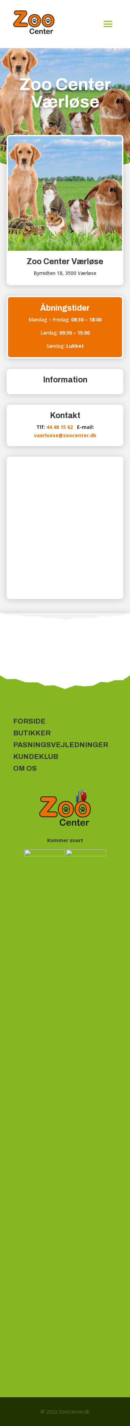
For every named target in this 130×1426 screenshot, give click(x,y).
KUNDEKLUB (35, 756)
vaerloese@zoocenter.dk (65, 435)
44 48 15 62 (59, 427)
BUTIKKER (32, 733)
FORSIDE (29, 721)
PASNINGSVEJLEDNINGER (60, 745)
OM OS (25, 768)
